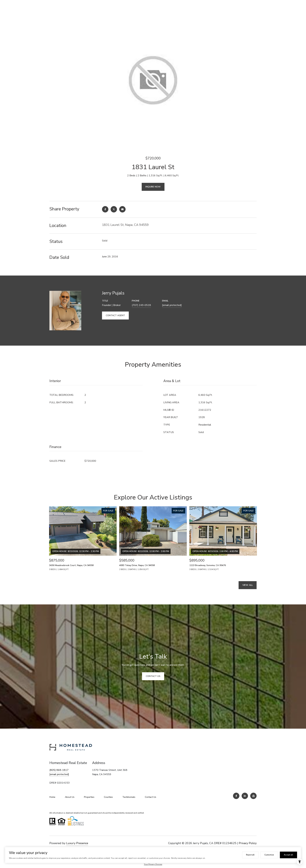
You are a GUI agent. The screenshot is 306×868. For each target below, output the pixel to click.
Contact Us (150, 797)
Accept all (288, 855)
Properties (89, 797)
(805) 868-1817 (59, 770)
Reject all (250, 855)
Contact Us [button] (153, 676)
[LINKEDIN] (245, 796)
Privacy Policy (248, 843)
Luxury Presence (77, 843)
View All (247, 585)
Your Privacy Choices (153, 864)
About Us (69, 797)
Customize (269, 855)
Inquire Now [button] (153, 186)
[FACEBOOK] (236, 796)
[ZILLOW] (253, 796)
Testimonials (128, 797)
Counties (108, 797)
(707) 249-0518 (141, 305)
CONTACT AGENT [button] (115, 315)
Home (52, 797)
